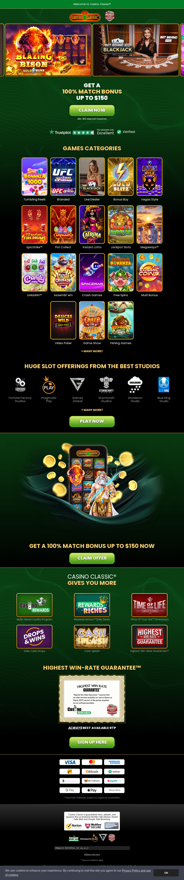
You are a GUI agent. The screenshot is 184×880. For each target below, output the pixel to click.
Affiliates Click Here (92, 854)
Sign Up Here (92, 742)
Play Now (34, 179)
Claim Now (92, 110)
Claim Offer (92, 558)
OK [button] (166, 872)
